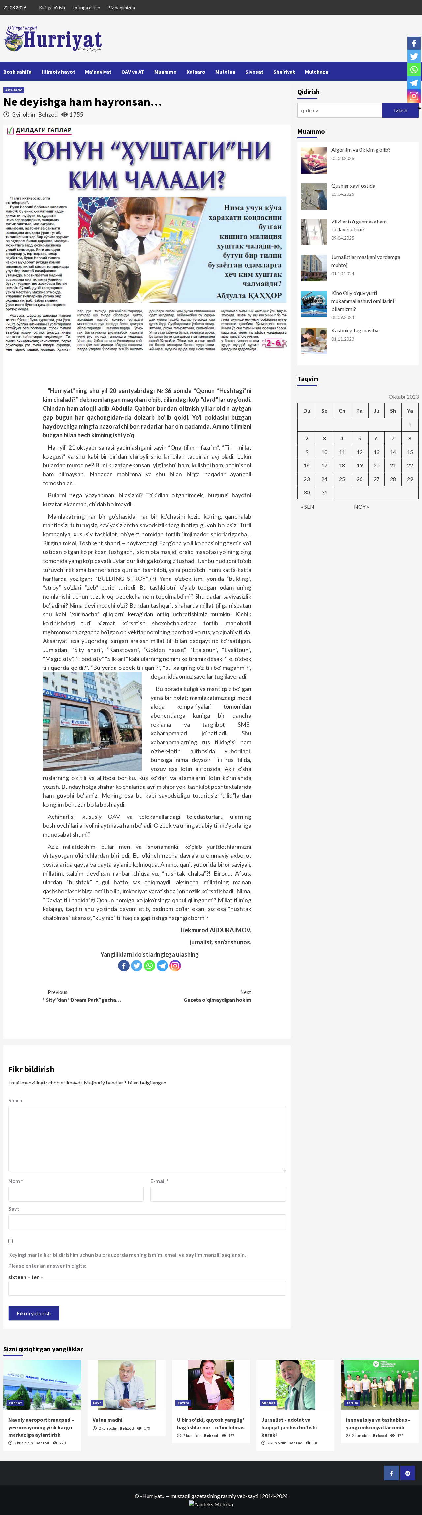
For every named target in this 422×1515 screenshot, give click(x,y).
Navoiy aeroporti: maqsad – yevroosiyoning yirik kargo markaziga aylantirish (41, 1427)
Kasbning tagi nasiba (354, 330)
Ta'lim (352, 1402)
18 (342, 465)
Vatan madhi (107, 1419)
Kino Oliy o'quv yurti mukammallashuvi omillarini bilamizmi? (362, 301)
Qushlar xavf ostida (353, 185)
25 (342, 479)
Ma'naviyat (98, 71)
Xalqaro (196, 71)
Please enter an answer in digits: (47, 1265)
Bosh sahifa (17, 71)
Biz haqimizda (121, 7)
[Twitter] (136, 965)
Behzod (48, 114)
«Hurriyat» (152, 1496)
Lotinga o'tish (86, 7)
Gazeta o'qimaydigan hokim (217, 996)
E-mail (159, 1181)
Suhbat (268, 1402)
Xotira (183, 1402)
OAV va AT (132, 71)
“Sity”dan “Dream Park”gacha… (82, 996)
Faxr (97, 1402)
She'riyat (284, 71)
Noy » (361, 506)
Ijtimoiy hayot (58, 71)
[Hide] (419, 108)
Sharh (15, 1100)
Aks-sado (13, 89)
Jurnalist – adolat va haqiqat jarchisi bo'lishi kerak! (289, 1427)
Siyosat (254, 71)
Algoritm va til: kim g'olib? (361, 149)
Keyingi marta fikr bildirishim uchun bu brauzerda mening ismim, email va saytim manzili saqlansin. (127, 1254)
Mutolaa (225, 71)
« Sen (307, 506)
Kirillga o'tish (52, 7)
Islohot (15, 1402)
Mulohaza (316, 71)
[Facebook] (124, 965)
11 (342, 452)
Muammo (165, 71)
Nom (15, 1181)
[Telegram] (162, 965)
